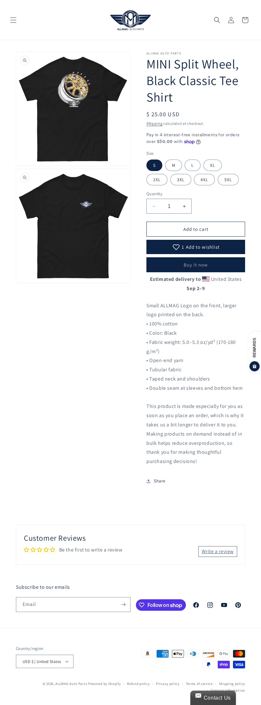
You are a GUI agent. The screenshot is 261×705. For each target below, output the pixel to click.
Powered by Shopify (104, 683)
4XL (204, 179)
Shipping (154, 123)
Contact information (228, 690)
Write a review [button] (218, 551)
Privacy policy (168, 683)
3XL (181, 179)
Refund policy (138, 683)
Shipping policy (232, 683)
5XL (228, 179)
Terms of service (199, 683)
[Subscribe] (123, 604)
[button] (13, 20)
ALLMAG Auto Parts (71, 683)
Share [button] (160, 481)
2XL (157, 179)
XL (212, 165)
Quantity (154, 193)
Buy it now (196, 265)
